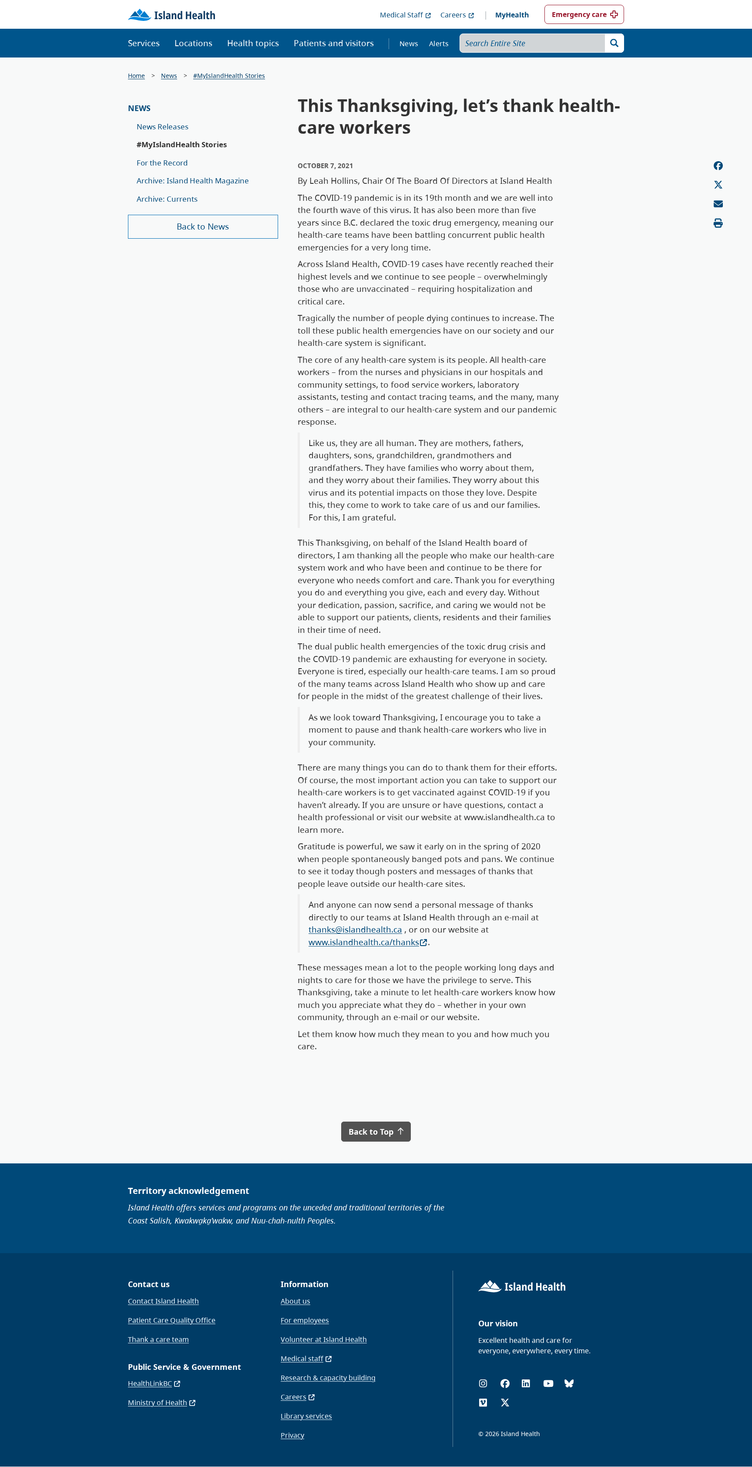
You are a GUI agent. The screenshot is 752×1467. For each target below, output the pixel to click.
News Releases (162, 127)
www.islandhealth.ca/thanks (364, 942)
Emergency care (579, 14)
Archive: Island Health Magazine (193, 181)
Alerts (439, 43)
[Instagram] (483, 1383)
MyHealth (512, 15)
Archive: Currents (167, 199)
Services (144, 43)
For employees (305, 1320)
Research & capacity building (328, 1377)
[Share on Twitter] (718, 185)
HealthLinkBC (150, 1383)
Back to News (203, 226)
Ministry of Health (157, 1402)
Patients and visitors (334, 43)
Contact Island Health (163, 1301)
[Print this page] (718, 223)
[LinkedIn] (525, 1383)
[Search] (614, 43)
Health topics (253, 43)
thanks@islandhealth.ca (355, 929)
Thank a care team (158, 1339)
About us (295, 1301)
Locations (193, 43)
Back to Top (372, 1131)
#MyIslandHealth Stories (229, 75)
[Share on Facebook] (718, 166)
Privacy (292, 1435)
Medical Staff (401, 15)
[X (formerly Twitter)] (505, 1403)
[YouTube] (548, 1383)
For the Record (162, 163)
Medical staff (302, 1358)
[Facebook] (505, 1383)
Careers (453, 15)
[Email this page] (718, 204)
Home (136, 75)
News (409, 43)
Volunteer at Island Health (324, 1339)
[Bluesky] (569, 1383)
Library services (306, 1416)
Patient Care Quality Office (171, 1320)
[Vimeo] (483, 1403)
